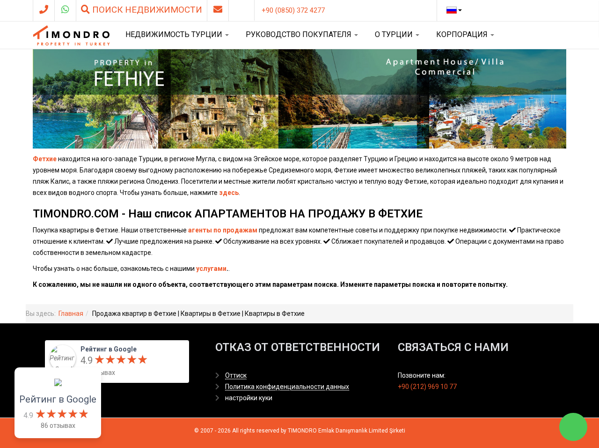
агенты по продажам (222, 230)
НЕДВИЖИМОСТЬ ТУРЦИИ (174, 34)
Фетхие (45, 159)
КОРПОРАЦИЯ (462, 34)
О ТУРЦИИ (395, 34)
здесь (229, 192)
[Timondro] (71, 35)
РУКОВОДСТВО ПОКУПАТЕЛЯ (299, 34)
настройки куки (248, 398)
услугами (211, 268)
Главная (70, 313)
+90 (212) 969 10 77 (427, 386)
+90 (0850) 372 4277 (293, 10)
